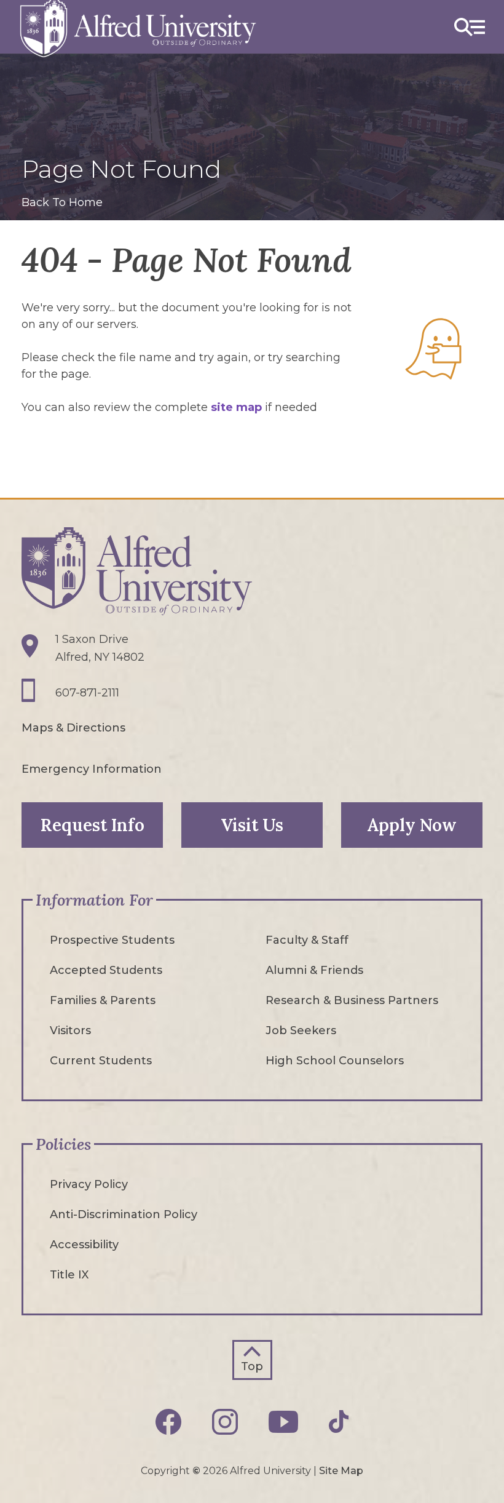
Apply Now (412, 825)
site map (236, 407)
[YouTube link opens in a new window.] (283, 1421)
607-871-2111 (87, 693)
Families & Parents (103, 1000)
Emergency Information (92, 769)
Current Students (101, 1060)
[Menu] (469, 27)
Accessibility (84, 1244)
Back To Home (62, 202)
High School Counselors (335, 1060)
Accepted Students (106, 970)
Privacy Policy (89, 1184)
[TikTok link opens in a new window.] (338, 1421)
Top (252, 1366)
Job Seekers (301, 1030)
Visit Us (252, 825)
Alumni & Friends (314, 970)
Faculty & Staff (307, 940)
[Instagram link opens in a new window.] (225, 1421)
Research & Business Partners (352, 1000)
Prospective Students (112, 940)
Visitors (70, 1030)
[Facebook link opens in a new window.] (168, 1421)
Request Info (92, 825)
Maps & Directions (73, 728)
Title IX (69, 1275)
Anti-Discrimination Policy (123, 1214)
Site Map (341, 1471)
